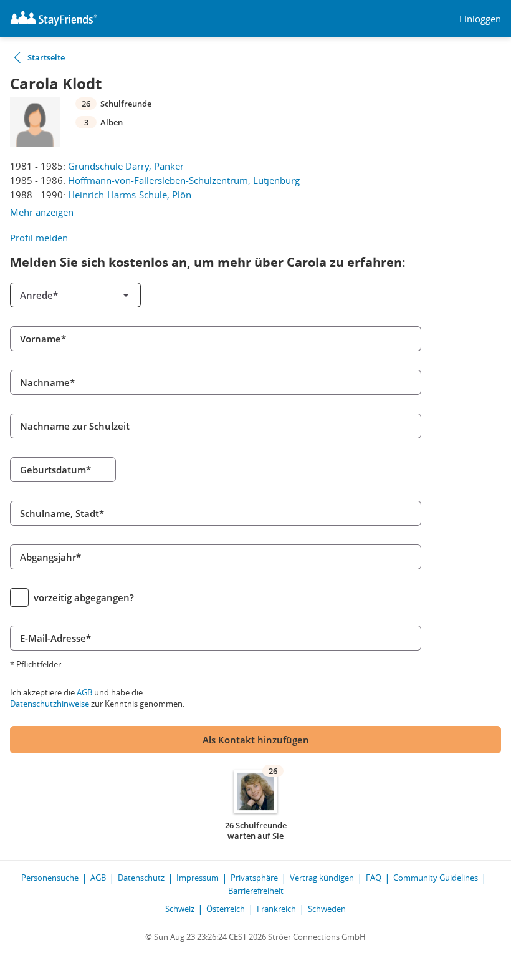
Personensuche (50, 877)
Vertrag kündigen (322, 877)
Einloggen (480, 19)
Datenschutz (141, 877)
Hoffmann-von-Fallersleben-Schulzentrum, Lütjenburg (184, 180)
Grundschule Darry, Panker (126, 166)
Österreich (225, 908)
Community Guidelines (435, 877)
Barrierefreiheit (256, 890)
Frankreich (276, 908)
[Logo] (53, 18)
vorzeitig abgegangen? (84, 597)
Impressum (197, 877)
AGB (84, 692)
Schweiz (179, 908)
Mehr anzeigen (42, 212)
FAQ (373, 877)
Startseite (46, 57)
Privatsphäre (254, 877)
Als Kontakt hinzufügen (256, 739)
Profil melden (39, 237)
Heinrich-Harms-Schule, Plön (129, 194)
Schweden (327, 908)
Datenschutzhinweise (49, 703)
